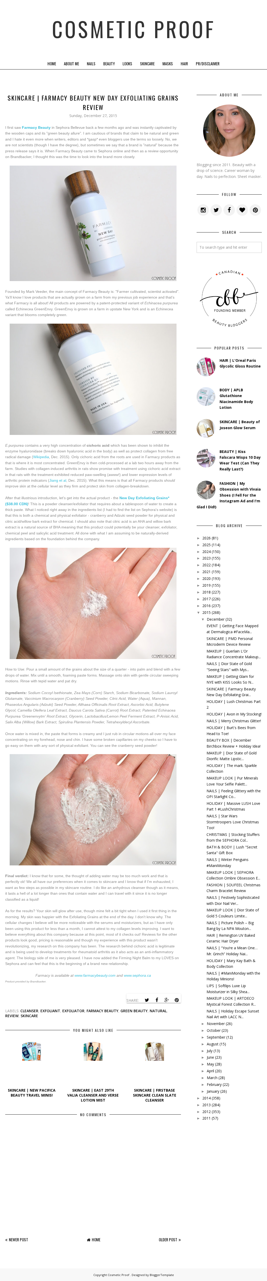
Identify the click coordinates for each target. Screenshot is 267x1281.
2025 (206, 544)
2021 (206, 571)
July (210, 1050)
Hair (184, 63)
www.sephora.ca (137, 975)
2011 (206, 1118)
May (210, 1064)
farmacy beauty (102, 1010)
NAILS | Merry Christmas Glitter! (234, 720)
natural (158, 1010)
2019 (206, 585)
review (12, 1015)
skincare (29, 1015)
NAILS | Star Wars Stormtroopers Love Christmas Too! (233, 821)
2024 (206, 551)
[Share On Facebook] (157, 1000)
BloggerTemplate (162, 1275)
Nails (91, 63)
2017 (206, 598)
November (216, 1023)
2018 (206, 592)
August (213, 1043)
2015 (206, 612)
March (212, 1077)
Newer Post (18, 1239)
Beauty (109, 63)
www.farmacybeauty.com (95, 975)
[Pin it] (176, 1000)
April (210, 1070)
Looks (127, 63)
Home (51, 63)
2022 (206, 564)
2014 (206, 1098)
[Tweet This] (147, 1000)
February (214, 1084)
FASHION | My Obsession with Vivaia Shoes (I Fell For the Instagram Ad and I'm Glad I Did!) (229, 495)
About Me (71, 63)
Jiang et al (57, 480)
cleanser (29, 1010)
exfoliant (50, 1010)
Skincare (147, 63)
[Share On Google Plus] (166, 1000)
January (213, 1091)
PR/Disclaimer (208, 63)
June (210, 1057)
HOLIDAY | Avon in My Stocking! (234, 714)
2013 (206, 1104)
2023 (206, 558)
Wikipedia (41, 457)
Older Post (168, 1239)
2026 (206, 537)
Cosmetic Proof (133, 28)
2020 (206, 578)
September (216, 1037)
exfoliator (73, 1010)
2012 (206, 1111)
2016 (206, 605)
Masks (167, 63)
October (214, 1030)
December (215, 619)
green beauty (134, 1010)
